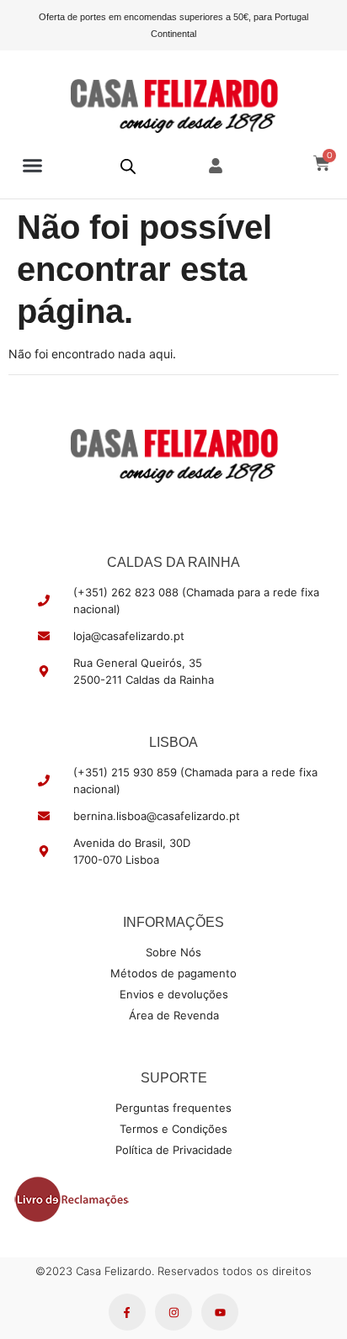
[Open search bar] (128, 165)
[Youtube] (219, 1312)
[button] (33, 166)
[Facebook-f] (127, 1312)
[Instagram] (173, 1312)
